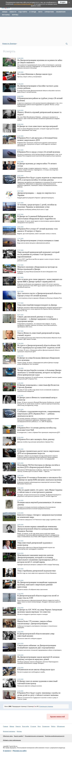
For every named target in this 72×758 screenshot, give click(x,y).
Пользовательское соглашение (34, 736)
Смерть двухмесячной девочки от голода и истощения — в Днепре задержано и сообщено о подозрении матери (37, 319)
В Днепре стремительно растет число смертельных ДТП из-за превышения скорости (38, 452)
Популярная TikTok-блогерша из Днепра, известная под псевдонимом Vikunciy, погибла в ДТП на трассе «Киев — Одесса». (38, 470)
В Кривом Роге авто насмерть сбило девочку (36, 439)
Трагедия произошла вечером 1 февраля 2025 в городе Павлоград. (38, 564)
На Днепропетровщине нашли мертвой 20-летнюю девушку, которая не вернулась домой (38, 658)
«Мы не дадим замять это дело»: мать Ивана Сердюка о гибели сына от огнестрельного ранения (39, 491)
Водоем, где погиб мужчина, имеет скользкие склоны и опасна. (36, 233)
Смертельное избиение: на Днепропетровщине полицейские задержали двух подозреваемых (36, 646)
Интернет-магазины (9, 731)
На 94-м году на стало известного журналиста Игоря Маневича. (37, 573)
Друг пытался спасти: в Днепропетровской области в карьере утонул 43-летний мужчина (39, 294)
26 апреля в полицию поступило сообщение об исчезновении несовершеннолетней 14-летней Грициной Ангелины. (36, 507)
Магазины (6, 15)
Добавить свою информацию (12, 740)
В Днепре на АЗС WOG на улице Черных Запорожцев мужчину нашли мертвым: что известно (39, 610)
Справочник (49, 12)
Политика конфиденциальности (54, 736)
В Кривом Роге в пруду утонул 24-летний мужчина (38, 152)
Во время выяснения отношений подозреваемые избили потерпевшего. (39, 650)
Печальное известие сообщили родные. (29, 638)
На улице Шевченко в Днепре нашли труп (34, 74)
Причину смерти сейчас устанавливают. (29, 76)
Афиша (4, 12)
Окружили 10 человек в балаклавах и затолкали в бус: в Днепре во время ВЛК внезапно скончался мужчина (39, 478)
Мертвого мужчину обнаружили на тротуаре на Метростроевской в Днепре (37, 268)
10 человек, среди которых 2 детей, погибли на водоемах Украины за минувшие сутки (36, 205)
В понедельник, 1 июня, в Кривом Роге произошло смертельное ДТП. (38, 432)
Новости (13, 12)
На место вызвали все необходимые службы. (31, 672)
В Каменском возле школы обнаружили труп (36, 669)
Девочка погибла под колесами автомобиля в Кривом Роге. (35, 442)
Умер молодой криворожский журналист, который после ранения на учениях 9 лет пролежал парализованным (38, 254)
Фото (40, 12)
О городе (32, 12)
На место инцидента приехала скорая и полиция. (32, 614)
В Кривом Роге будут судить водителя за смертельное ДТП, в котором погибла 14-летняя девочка (39, 178)
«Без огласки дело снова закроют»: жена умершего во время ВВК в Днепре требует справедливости (39, 280)
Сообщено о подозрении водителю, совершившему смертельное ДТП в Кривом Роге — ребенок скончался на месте (38, 413)
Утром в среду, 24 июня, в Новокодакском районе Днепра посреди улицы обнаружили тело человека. (37, 363)
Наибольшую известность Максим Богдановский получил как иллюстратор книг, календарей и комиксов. (36, 548)
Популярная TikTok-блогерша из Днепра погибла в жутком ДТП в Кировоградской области (38, 466)
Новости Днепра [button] (9, 44)
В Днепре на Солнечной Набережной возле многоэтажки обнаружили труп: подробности (36, 217)
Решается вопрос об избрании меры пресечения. (32, 589)
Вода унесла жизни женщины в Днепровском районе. (33, 243)
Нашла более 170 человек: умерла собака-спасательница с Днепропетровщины (34, 622)
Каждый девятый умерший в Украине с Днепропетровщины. (35, 197)
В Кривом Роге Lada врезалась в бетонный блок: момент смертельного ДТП (37, 139)
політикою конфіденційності (23, 4)
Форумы (15, 15)
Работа (53, 726)
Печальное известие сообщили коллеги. (29, 686)
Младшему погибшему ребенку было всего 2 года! (32, 209)
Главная (5, 726)
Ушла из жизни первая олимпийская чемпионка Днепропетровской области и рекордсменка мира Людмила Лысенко (37, 528)
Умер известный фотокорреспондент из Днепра (37, 305)
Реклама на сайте (19, 751)
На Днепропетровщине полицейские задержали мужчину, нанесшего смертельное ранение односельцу (37, 584)
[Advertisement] (36, 29)
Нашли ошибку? (19, 736)
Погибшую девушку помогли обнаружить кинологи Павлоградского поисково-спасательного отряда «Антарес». (37, 662)
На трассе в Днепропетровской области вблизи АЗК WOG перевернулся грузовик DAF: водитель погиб (38, 346)
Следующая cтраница (46, 706)
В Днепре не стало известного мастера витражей (37, 126)
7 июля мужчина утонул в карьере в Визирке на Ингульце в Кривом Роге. (39, 298)
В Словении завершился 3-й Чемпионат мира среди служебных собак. (39, 519)
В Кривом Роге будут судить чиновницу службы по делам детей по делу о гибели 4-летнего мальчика (38, 694)
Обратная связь (8, 736)
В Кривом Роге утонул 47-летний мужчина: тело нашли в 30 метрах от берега (37, 230)
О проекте (7, 751)
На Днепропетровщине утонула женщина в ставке (38, 240)
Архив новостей (57, 717)
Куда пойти (22, 12)
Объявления (60, 12)
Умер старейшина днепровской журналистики (36, 571)
